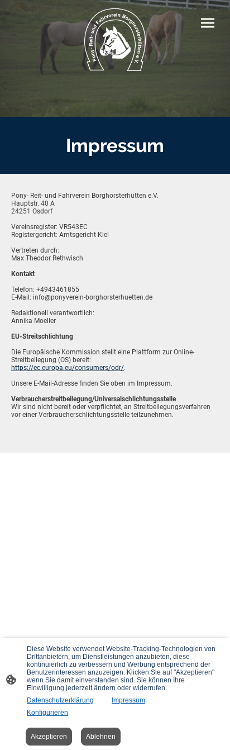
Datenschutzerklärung (60, 700)
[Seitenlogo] (115, 40)
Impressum (128, 700)
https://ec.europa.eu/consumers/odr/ (67, 368)
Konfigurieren (47, 712)
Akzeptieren (49, 736)
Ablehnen (101, 736)
